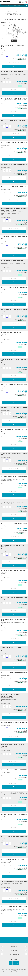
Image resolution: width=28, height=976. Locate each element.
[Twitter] (10, 963)
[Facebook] (14, 963)
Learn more (25, 59)
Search (26, 5)
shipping (25, 56)
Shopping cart (26, 2)
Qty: (2, 54)
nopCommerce (16, 973)
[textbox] (12, 5)
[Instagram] (17, 963)
